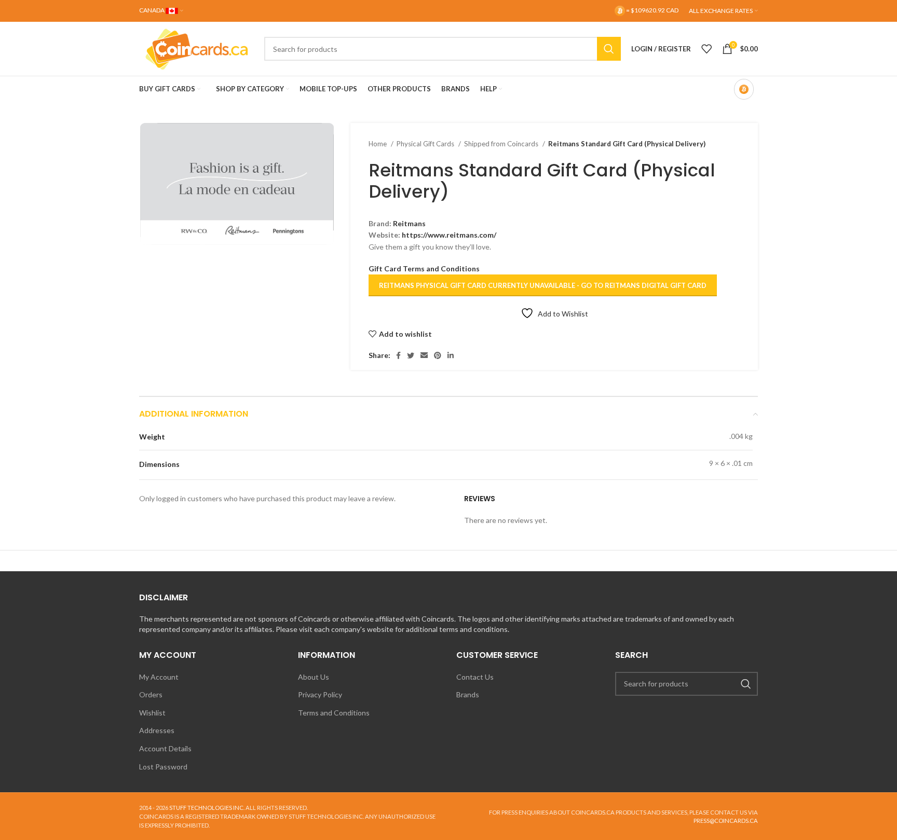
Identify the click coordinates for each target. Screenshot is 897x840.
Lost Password (163, 766)
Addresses (156, 730)
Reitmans (409, 223)
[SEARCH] (609, 49)
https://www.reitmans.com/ (449, 234)
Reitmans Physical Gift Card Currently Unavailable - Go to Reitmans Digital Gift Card (542, 285)
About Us (313, 676)
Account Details (165, 748)
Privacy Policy (320, 694)
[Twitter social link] (410, 355)
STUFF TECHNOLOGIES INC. (206, 807)
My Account (159, 676)
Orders (150, 694)
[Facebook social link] (398, 355)
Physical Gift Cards (426, 144)
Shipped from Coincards (502, 144)
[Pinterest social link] (437, 355)
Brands (467, 694)
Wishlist (152, 712)
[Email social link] (424, 355)
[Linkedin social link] (450, 355)
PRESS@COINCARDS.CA (726, 820)
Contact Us (475, 676)
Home (378, 144)
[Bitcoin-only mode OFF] (744, 89)
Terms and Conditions (334, 712)
